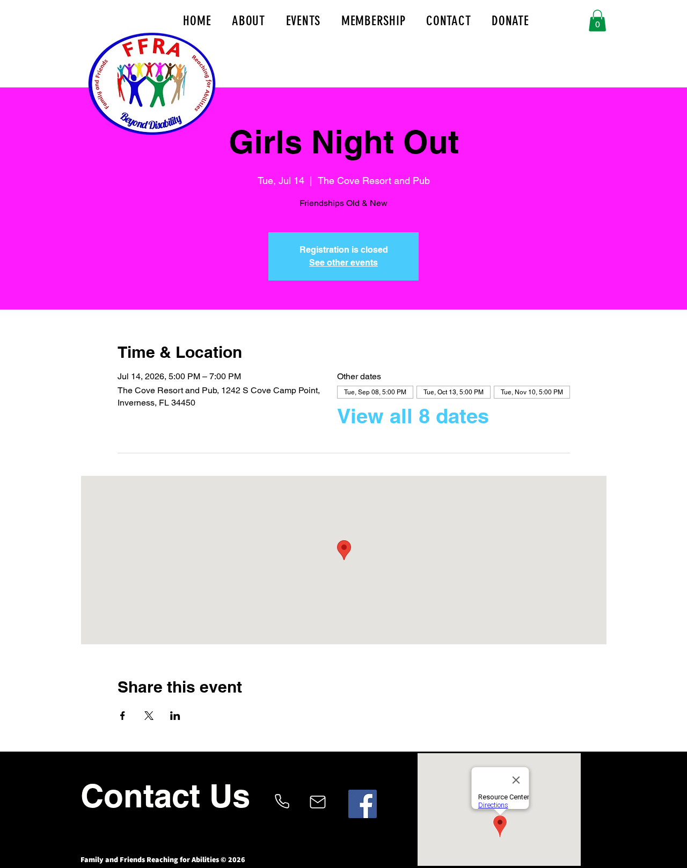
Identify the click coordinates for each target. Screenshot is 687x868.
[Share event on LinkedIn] (175, 715)
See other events (343, 263)
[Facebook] (362, 804)
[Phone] (282, 801)
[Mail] (317, 802)
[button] (597, 21)
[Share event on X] (149, 715)
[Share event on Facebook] (123, 715)
